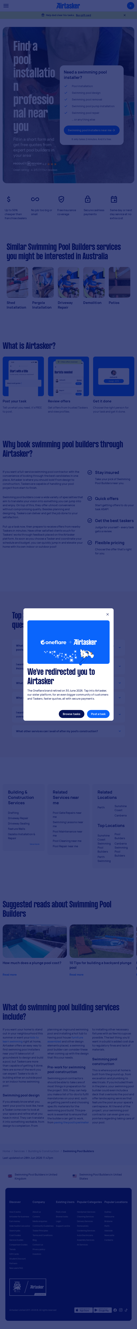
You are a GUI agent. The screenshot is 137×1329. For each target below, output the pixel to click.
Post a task (98, 714)
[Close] (108, 614)
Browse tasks (72, 714)
